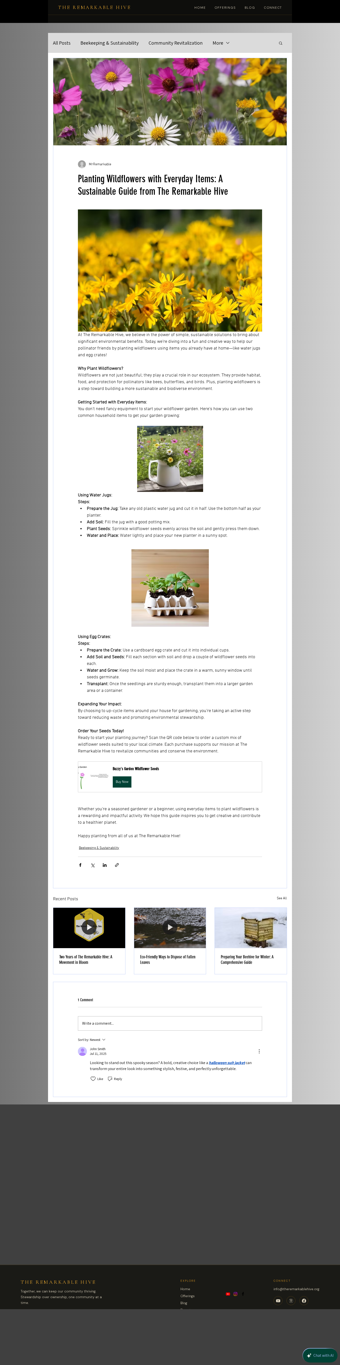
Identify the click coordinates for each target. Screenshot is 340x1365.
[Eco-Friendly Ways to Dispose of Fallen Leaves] (170, 928)
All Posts (61, 43)
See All (282, 898)
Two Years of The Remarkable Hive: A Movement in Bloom (85, 959)
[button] (280, 43)
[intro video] (89, 928)
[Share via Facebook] (80, 865)
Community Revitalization (176, 43)
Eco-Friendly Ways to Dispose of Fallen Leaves (167, 959)
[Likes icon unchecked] (93, 1079)
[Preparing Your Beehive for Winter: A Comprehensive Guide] (251, 928)
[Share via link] (116, 865)
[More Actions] (259, 1051)
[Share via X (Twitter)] (92, 865)
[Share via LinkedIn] (104, 865)
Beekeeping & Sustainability (109, 43)
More (218, 43)
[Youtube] (228, 1293)
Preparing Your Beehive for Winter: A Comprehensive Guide (247, 959)
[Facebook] (242, 1293)
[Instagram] (235, 1293)
